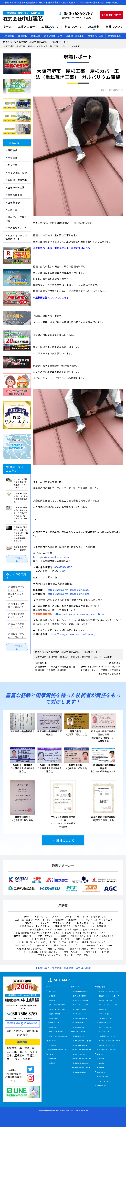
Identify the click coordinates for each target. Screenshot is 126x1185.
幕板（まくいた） (63, 939)
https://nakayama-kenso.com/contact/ (72, 634)
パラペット (91, 951)
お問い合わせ (100, 1072)
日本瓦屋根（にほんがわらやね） (46, 929)
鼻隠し (35, 951)
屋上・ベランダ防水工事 (57, 1005)
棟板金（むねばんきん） (94, 942)
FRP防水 (105, 951)
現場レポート (53, 1063)
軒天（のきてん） (23, 945)
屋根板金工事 (114, 35)
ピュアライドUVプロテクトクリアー (110, 1041)
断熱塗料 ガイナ (104, 1009)
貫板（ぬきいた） (63, 945)
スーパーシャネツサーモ (106, 1000)
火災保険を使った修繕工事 (57, 1050)
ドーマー (23, 951)
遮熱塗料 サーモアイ (105, 1023)
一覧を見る (18, 559)
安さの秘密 (52, 1045)
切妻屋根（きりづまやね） (30, 948)
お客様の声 (52, 1059)
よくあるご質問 (103, 1076)
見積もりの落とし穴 (79, 1054)
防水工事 (35, 35)
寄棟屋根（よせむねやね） (100, 945)
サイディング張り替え (16, 219)
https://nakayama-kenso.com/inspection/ (79, 614)
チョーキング (41, 916)
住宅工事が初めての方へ (81, 991)
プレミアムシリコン (105, 1032)
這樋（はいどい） (85, 939)
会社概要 (101, 1063)
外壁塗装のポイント (79, 1036)
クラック (25, 916)
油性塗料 (59, 919)
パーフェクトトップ (105, 1027)
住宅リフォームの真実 (78, 1032)
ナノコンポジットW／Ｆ (106, 1018)
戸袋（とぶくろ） (105, 935)
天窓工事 (12, 209)
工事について (75, 987)
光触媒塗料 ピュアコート (107, 1036)
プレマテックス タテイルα (107, 1050)
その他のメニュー (102, 1086)
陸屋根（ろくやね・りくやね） (70, 926)
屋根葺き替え (15, 202)
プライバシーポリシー (106, 1081)
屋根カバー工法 (96, 35)
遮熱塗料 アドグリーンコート (108, 1045)
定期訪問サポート (78, 1027)
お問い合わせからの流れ (81, 1000)
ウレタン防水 (81, 923)
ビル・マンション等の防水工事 (16, 237)
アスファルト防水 (62, 923)
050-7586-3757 (78, 13)
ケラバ (79, 945)
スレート (68, 955)
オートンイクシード (79, 1014)
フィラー (56, 916)
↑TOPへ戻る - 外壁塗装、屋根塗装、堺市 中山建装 (63, 968)
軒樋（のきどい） (51, 951)
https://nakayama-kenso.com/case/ (68, 589)
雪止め (67, 932)
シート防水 (97, 923)
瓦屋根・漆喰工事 (75, 35)
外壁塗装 (9, 35)
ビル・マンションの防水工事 (58, 1036)
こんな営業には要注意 (80, 1045)
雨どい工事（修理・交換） (57, 1009)
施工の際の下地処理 (79, 1009)
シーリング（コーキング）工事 (96, 919)
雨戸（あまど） (42, 939)
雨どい (74, 942)
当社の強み (102, 1059)
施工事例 (50, 1054)
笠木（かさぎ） (45, 935)
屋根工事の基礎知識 (79, 1072)
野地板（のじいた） (24, 935)
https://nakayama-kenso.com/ (51, 557)
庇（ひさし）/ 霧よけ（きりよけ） (75, 935)
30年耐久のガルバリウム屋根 (82, 1059)
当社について (65, 840)
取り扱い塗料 (100, 987)
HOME (49, 987)
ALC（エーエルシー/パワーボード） (33, 919)
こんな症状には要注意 (80, 1018)
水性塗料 (72, 919)
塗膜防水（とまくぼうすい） (36, 926)
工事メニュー (26, 26)
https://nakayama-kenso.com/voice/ (68, 593)
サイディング (99, 916)
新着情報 (101, 1067)
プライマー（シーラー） (77, 916)
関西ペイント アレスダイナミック (109, 991)
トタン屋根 (72, 929)
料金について (51, 1041)
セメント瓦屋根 (98, 926)
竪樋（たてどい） (73, 951)
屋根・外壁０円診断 (79, 996)
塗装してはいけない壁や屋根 (82, 1050)
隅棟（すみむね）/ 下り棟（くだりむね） (90, 948)
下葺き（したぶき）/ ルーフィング (92, 932)
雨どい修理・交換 (53, 35)
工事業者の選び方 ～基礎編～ (83, 1041)
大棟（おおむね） (56, 948)
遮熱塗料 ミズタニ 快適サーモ (109, 996)
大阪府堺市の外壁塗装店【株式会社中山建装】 (55, 1110)
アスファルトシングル (49, 955)
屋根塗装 (22, 35)
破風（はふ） (43, 945)
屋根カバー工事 (54, 1023)
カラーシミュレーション (81, 1005)
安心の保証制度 (78, 1023)
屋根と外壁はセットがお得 (81, 1067)
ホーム (7, 26)
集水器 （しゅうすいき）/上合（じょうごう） (44, 942)
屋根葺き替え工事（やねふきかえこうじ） (39, 932)
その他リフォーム (17, 228)
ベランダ (44, 923)
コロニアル (82, 955)
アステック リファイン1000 (108, 1005)
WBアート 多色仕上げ (105, 1014)
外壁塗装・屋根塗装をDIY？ (82, 1063)
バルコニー (30, 923)
